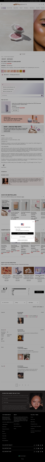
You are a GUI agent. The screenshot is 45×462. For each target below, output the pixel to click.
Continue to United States (22, 233)
